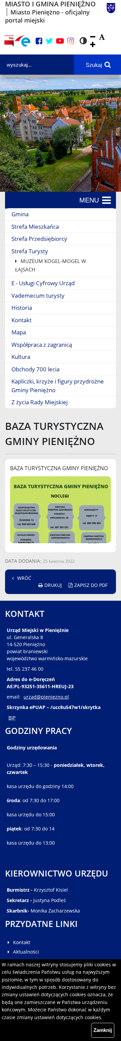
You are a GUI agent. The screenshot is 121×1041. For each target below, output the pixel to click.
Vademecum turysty (38, 295)
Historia (21, 307)
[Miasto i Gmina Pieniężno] (111, 12)
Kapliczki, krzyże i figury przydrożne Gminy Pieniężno (57, 385)
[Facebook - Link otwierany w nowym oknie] (39, 41)
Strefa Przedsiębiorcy (39, 239)
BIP (11, 717)
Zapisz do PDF (91, 585)
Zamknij (102, 1030)
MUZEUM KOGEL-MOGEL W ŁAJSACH (50, 265)
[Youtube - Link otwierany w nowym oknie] (60, 41)
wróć (24, 578)
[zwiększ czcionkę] (92, 45)
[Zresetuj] (102, 37)
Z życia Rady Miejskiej (39, 402)
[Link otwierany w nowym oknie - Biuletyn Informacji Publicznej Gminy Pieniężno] (9, 41)
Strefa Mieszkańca (35, 226)
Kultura (20, 357)
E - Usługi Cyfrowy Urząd (43, 283)
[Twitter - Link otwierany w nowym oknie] (49, 41)
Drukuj (53, 585)
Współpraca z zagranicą (41, 344)
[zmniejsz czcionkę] (92, 37)
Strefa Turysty (29, 251)
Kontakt (21, 320)
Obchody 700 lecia (35, 369)
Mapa (18, 332)
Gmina (20, 214)
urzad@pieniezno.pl (46, 697)
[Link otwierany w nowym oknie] (22, 41)
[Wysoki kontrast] (83, 41)
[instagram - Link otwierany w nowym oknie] (71, 41)
